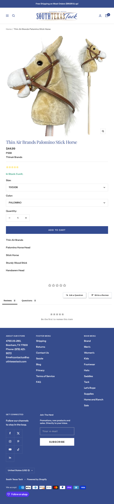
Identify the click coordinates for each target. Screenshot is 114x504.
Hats (86, 370)
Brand (87, 340)
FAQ (38, 381)
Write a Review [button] (102, 295)
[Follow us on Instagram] (10, 441)
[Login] (100, 15)
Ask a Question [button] (76, 295)
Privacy (40, 370)
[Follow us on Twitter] (18, 433)
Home (9, 29)
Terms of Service (45, 376)
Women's (89, 352)
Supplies (89, 393)
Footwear (89, 364)
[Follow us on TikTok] (18, 449)
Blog (38, 364)
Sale (86, 405)
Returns (40, 346)
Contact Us (42, 352)
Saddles (88, 376)
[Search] (13, 15)
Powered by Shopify (37, 479)
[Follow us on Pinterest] (18, 441)
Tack (86, 381)
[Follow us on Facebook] (10, 433)
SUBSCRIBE (57, 441)
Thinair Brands (14, 157)
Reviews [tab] (8, 300)
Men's (87, 346)
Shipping (41, 340)
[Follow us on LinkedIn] (10, 458)
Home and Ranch (93, 399)
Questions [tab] (27, 300)
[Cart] (106, 15)
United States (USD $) (19, 470)
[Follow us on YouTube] (10, 449)
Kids (86, 358)
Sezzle (39, 358)
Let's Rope (89, 387)
